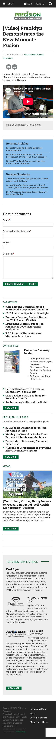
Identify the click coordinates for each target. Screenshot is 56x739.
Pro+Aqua (13, 569)
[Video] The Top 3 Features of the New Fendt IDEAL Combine (26, 162)
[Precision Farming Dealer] (12, 361)
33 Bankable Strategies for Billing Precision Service (25, 429)
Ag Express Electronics (35, 632)
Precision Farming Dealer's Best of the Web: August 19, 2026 (26, 319)
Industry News (30, 54)
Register (40, 4)
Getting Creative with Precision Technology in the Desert (25, 390)
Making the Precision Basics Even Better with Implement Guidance (26, 436)
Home (45, 722)
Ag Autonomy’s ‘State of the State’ (26, 402)
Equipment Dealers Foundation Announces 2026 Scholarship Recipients (24, 326)
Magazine (34, 722)
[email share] (8, 67)
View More (10, 408)
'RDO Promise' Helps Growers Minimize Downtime (23, 335)
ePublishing (20, 732)
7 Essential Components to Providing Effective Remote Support (28, 449)
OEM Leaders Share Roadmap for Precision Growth (25, 397)
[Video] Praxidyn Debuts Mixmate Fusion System (24, 149)
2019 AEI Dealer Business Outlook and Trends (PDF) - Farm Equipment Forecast (27, 186)
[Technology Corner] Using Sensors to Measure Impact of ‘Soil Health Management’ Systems (27, 504)
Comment (8, 254)
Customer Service (38, 718)
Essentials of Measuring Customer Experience (26, 442)
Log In (29, 4)
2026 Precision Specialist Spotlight (27, 313)
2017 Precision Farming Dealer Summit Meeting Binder (26, 193)
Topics (10, 4)
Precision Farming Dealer (37, 351)
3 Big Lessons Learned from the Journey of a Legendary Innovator (26, 308)
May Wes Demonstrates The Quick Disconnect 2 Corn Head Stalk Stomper (26, 155)
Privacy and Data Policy (38, 709)
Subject (6, 242)
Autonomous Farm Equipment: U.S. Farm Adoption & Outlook (27, 179)
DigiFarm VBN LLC (37, 599)
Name (6, 220)
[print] (14, 67)
